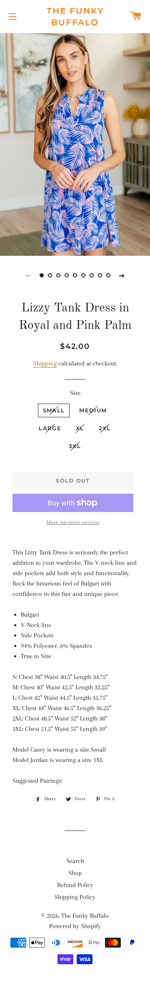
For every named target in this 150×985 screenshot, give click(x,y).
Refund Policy (75, 885)
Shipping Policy (75, 897)
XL (80, 428)
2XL (105, 428)
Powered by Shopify (75, 926)
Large (50, 428)
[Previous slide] (28, 275)
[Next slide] (121, 275)
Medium (93, 410)
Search (75, 861)
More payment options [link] (73, 522)
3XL (75, 446)
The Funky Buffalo (75, 16)
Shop (75, 873)
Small (54, 410)
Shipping (45, 363)
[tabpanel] (75, 143)
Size (75, 393)
